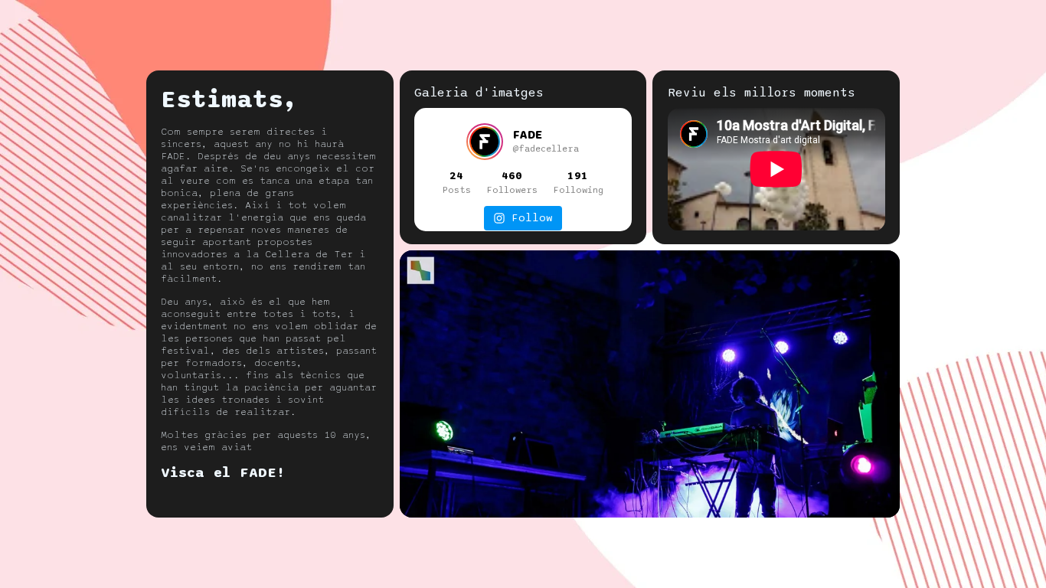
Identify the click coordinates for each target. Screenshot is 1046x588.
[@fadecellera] (484, 141)
